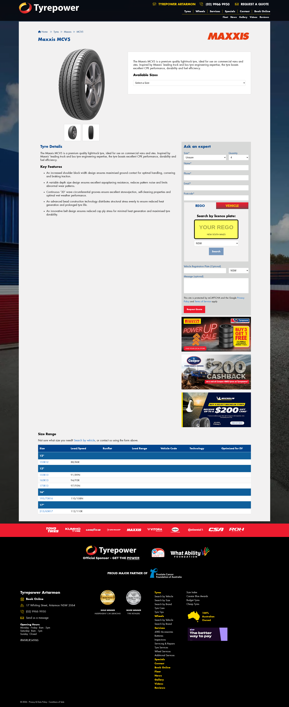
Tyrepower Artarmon (176, 4)
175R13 (44, 485)
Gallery (243, 17)
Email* (187, 183)
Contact (245, 11)
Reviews (264, 17)
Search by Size (162, 600)
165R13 (44, 480)
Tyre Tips (159, 612)
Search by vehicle (84, 440)
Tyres (187, 11)
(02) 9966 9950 (218, 4)
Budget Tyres (192, 600)
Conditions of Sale (56, 702)
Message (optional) (194, 276)
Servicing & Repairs (165, 643)
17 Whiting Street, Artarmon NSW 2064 (50, 605)
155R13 (44, 474)
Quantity (233, 153)
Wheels (200, 11)
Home (44, 31)
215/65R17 (46, 511)
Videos (253, 17)
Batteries (159, 635)
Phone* (187, 173)
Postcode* (189, 193)
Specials (230, 11)
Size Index (191, 592)
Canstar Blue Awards (197, 596)
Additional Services (164, 655)
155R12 (44, 462)
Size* (187, 153)
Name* (187, 163)
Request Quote (194, 309)
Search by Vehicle (164, 596)
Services (215, 11)
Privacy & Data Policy (38, 702)
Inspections (160, 639)
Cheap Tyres (192, 604)
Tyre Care (160, 608)
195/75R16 (46, 498)
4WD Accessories (164, 631)
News (233, 17)
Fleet (225, 17)
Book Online (262, 11)
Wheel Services (163, 651)
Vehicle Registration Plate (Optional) (202, 266)
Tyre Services (161, 647)
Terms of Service (203, 301)
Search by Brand (163, 604)
